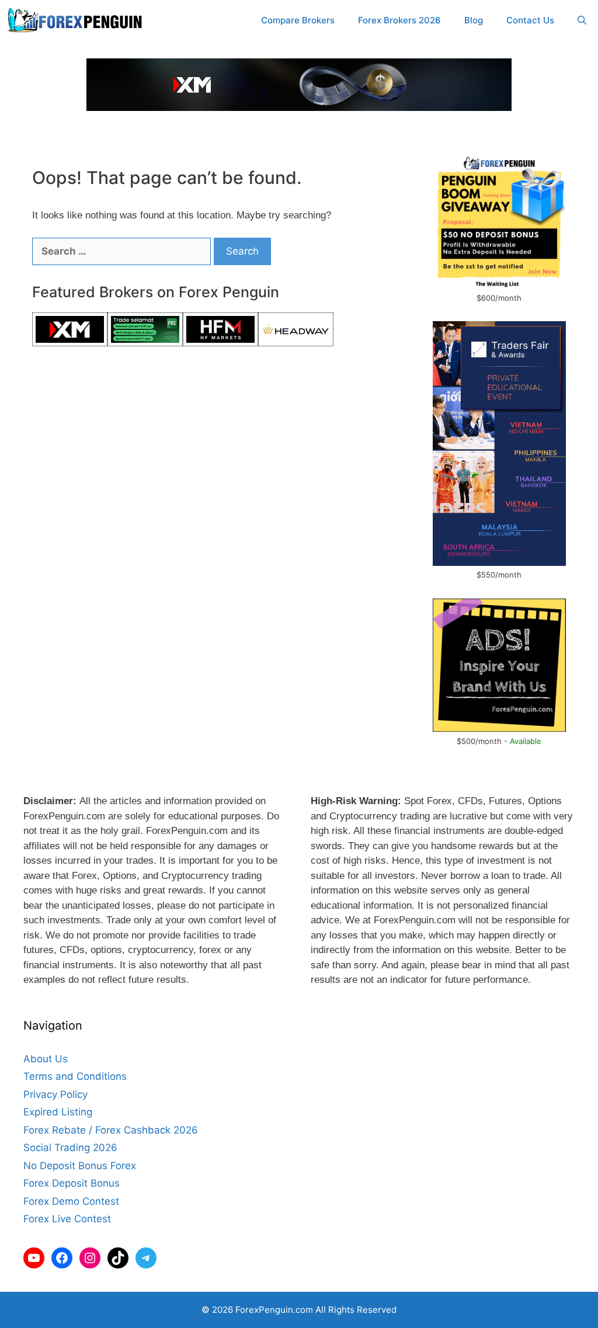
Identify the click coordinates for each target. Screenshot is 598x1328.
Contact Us (530, 20)
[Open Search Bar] (582, 20)
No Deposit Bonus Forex (79, 1165)
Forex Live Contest (67, 1219)
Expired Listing (57, 1112)
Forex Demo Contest (71, 1201)
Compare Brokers (298, 20)
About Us (45, 1059)
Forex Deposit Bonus (71, 1183)
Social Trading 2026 (70, 1147)
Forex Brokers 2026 (399, 20)
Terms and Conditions (75, 1076)
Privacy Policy (55, 1094)
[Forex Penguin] (77, 20)
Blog (473, 20)
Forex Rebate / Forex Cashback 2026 (110, 1130)
